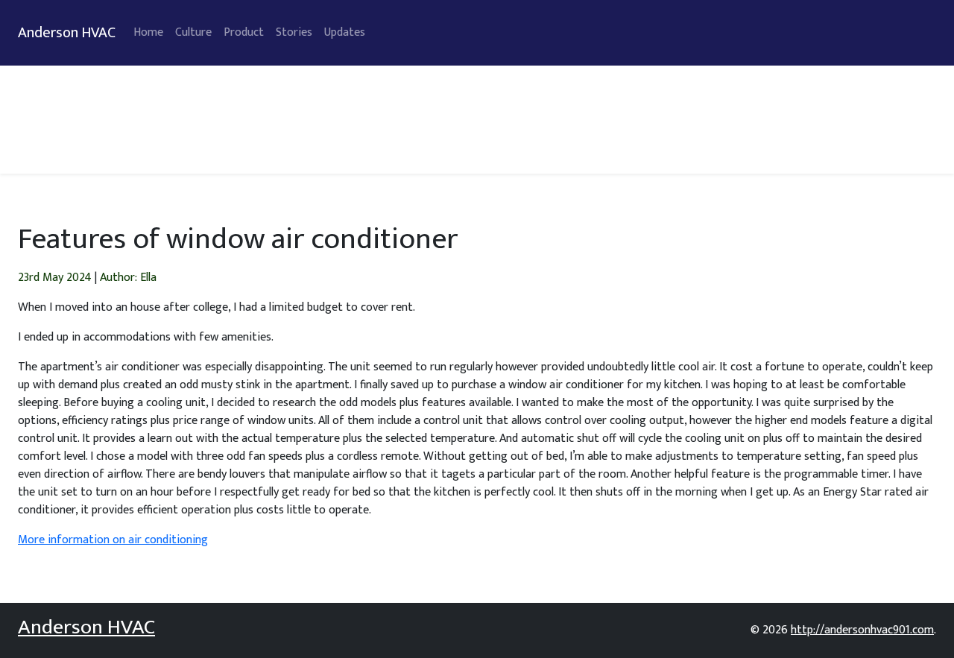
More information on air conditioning (113, 540)
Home (148, 32)
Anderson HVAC (67, 32)
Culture (193, 32)
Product (244, 32)
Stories (294, 32)
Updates (344, 32)
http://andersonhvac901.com (862, 630)
